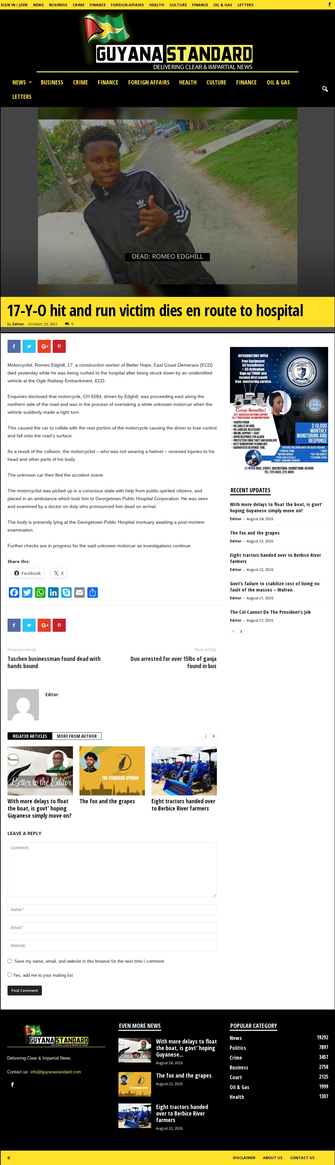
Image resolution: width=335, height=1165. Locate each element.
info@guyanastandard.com (55, 1071)
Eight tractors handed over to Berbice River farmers (183, 804)
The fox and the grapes (107, 801)
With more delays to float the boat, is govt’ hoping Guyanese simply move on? (40, 808)
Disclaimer (244, 1157)
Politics (238, 1047)
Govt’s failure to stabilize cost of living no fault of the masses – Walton (275, 586)
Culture (178, 4)
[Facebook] (330, 4)
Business (58, 4)
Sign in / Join (14, 4)
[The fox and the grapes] (112, 770)
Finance (98, 4)
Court (236, 1077)
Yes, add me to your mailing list (42, 975)
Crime (78, 4)
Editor (18, 323)
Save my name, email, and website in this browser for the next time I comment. (89, 961)
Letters (246, 4)
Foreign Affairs (127, 4)
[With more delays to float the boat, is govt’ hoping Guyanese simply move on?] (40, 770)
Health (156, 4)
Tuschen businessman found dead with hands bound (54, 662)
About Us (273, 1157)
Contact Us (302, 1157)
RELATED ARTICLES (30, 736)
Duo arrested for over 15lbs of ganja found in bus (174, 662)
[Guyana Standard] (167, 42)
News (38, 4)
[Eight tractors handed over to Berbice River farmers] (184, 770)
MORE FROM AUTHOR (77, 736)
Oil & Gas (222, 4)
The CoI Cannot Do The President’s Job (270, 612)
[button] (325, 89)
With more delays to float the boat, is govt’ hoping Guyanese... (186, 1047)
